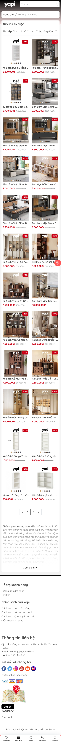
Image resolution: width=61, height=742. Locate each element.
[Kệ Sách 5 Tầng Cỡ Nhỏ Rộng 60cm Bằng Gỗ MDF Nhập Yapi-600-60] (16, 441)
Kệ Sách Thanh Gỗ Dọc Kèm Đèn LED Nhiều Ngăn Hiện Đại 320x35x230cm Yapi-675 (45, 417)
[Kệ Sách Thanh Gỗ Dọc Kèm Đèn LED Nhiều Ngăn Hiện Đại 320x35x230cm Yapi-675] (45, 402)
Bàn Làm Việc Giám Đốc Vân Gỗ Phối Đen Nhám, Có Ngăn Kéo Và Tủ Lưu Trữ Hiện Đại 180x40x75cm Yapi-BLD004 (45, 223)
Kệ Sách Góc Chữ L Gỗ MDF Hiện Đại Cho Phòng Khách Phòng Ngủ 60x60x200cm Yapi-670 (45, 262)
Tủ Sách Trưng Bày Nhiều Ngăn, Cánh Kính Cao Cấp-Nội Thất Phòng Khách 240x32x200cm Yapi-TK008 (45, 67)
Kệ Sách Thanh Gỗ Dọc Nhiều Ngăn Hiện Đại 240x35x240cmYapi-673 (16, 262)
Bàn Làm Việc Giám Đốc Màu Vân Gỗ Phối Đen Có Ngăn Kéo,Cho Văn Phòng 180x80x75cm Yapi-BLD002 (16, 145)
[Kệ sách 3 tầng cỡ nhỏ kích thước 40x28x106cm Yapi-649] (16, 480)
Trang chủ (8, 14)
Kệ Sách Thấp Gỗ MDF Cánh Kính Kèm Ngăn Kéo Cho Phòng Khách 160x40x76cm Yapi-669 (45, 378)
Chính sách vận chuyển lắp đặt (18, 616)
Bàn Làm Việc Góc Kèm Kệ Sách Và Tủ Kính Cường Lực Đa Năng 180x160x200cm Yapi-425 (45, 301)
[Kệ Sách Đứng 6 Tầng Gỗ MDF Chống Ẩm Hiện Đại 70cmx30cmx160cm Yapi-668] (16, 52)
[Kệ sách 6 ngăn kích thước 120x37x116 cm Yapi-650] (45, 480)
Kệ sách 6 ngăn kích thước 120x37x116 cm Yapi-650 (45, 495)
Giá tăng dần (46, 31)
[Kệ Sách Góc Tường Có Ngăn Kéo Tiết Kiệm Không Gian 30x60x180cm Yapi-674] (16, 402)
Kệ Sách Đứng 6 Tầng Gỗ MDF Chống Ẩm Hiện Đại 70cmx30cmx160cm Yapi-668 (16, 67)
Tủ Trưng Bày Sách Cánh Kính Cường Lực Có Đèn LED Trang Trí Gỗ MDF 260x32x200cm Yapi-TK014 (16, 106)
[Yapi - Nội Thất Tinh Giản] (9, 4)
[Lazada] (33, 668)
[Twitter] (9, 668)
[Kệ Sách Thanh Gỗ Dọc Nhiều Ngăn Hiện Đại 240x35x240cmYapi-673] (16, 247)
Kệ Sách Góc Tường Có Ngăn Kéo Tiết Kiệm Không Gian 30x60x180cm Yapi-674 (16, 417)
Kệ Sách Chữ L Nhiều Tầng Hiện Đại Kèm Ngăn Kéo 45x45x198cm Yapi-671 (45, 339)
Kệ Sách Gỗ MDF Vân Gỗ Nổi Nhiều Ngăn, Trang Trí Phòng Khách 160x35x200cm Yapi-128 (16, 378)
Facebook (7, 717)
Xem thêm (29, 567)
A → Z (19, 31)
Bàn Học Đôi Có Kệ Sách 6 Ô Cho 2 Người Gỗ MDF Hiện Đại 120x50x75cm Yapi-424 (45, 184)
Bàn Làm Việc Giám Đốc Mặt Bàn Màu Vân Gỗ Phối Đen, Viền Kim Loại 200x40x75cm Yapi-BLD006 (16, 223)
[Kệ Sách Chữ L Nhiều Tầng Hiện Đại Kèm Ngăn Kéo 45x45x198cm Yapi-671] (45, 324)
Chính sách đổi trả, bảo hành (16, 612)
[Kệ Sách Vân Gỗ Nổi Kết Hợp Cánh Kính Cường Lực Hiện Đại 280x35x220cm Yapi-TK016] (16, 324)
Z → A (30, 31)
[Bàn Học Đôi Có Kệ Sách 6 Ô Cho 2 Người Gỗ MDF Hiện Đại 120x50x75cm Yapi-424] (45, 169)
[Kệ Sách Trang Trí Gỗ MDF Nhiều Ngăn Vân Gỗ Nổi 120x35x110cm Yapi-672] (16, 286)
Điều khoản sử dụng (12, 620)
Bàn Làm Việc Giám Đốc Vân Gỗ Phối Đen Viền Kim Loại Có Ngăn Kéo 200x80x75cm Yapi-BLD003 (45, 145)
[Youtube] (21, 668)
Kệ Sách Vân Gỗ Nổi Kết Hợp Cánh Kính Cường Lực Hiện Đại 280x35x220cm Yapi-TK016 (16, 339)
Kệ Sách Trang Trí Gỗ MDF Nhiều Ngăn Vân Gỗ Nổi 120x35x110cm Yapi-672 (16, 301)
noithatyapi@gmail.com (22, 651)
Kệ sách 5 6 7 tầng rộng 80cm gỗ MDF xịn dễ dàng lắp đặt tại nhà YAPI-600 (45, 456)
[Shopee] (27, 668)
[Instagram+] (15, 668)
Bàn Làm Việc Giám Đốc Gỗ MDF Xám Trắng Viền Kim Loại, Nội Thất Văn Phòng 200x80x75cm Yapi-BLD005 (16, 184)
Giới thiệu (6, 595)
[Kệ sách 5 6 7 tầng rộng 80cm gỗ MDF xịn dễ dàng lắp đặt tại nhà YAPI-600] (45, 441)
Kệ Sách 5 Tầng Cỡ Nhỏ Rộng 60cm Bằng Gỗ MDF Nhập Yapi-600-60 (16, 456)
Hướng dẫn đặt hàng (12, 590)
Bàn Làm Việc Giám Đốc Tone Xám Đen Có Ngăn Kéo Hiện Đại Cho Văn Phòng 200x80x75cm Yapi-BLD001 (45, 106)
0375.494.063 (18, 655)
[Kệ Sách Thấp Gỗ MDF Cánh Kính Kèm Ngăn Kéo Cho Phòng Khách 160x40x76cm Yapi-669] (45, 363)
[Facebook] (3, 668)
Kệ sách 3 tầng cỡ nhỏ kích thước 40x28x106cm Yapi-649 (16, 495)
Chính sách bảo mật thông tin (17, 608)
